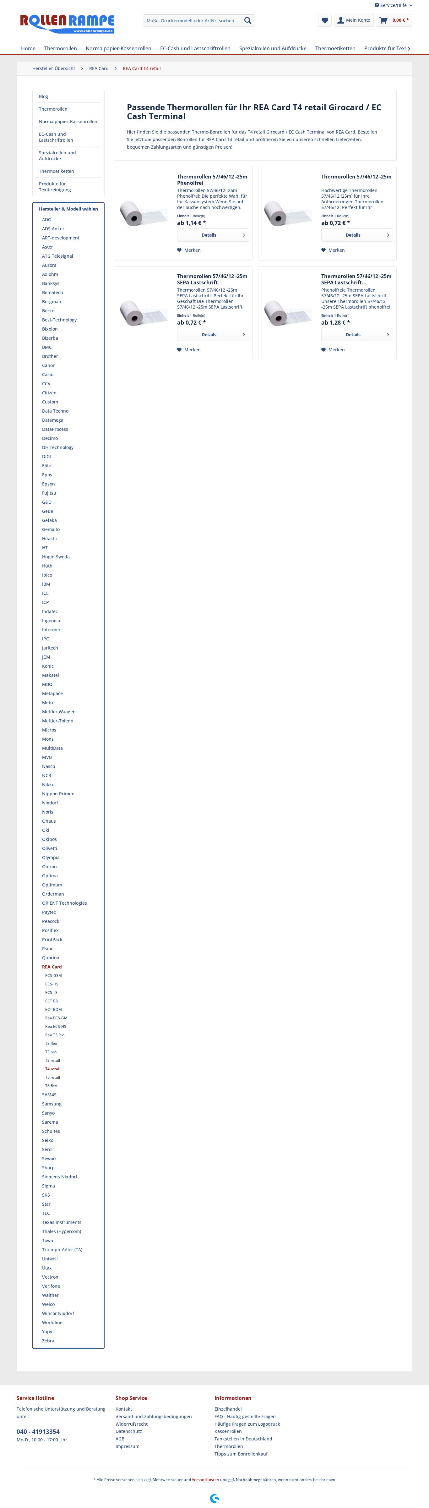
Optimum (52, 885)
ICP (45, 602)
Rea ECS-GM (56, 1018)
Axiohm (50, 274)
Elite (46, 466)
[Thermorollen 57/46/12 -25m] (288, 213)
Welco (48, 1304)
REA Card (52, 967)
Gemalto (51, 529)
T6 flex (51, 1086)
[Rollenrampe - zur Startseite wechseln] (67, 26)
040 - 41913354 (38, 1432)
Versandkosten (205, 1479)
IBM (46, 584)
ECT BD (51, 1001)
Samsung (52, 1104)
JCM (46, 657)
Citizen (49, 393)
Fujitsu (49, 493)
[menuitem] (199, 20)
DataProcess (55, 429)
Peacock (50, 921)
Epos (47, 475)
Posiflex (50, 930)
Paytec (49, 912)
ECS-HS (51, 984)
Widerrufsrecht (132, 1424)
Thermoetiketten (56, 171)
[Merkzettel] (325, 20)
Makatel (50, 675)
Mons (48, 739)
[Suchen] (247, 20)
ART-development (60, 238)
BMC (47, 347)
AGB (120, 1439)
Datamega (52, 420)
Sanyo (48, 1113)
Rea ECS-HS (55, 1026)
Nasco (48, 766)
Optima (50, 876)
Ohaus (49, 821)
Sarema (50, 1122)
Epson (48, 484)
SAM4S (49, 1095)
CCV (46, 384)
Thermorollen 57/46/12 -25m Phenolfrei (212, 179)
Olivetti (49, 848)
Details (209, 235)
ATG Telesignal (57, 256)
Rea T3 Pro (54, 1035)
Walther (50, 1295)
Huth (47, 566)
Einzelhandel (228, 1409)
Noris (47, 812)
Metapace (52, 693)
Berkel (49, 311)
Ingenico (51, 620)
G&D (47, 502)
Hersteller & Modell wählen (68, 209)
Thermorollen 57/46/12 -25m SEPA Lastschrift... (356, 279)
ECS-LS (51, 992)
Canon (49, 365)
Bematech (52, 292)
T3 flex (51, 1043)
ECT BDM (53, 1009)
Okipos (49, 839)
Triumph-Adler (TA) (62, 1250)
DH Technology (57, 447)
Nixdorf (50, 803)
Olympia (51, 857)
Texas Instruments (61, 1222)
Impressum (127, 1446)
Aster (47, 247)
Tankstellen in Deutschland (243, 1439)
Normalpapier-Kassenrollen (68, 121)
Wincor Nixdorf (58, 1313)
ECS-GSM (53, 975)
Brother (50, 356)
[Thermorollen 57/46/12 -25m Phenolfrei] (144, 213)
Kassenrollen (228, 1431)
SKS (46, 1195)
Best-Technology (59, 320)
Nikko (48, 784)
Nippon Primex (58, 794)
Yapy (47, 1332)
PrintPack (52, 939)
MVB (47, 757)
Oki (45, 830)
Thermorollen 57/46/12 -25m (356, 176)
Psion (48, 948)
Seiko (47, 1140)
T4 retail (53, 1069)
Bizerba (50, 338)
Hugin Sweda (56, 557)
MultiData (52, 748)
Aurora (49, 265)
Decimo (50, 438)
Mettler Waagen (59, 712)
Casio (47, 374)
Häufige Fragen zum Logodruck (247, 1424)
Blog (43, 96)
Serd (47, 1149)
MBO (47, 684)
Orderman (53, 894)
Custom (50, 402)
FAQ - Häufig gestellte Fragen (245, 1416)
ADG (46, 219)
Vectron (50, 1277)
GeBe (47, 511)
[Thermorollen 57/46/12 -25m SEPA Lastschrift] (144, 313)
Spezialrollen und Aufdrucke (57, 156)
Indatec (50, 611)
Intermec (51, 630)
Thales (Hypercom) (61, 1231)
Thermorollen (53, 109)
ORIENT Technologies (64, 903)
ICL (45, 593)
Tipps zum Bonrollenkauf (241, 1454)
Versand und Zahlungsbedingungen (154, 1416)
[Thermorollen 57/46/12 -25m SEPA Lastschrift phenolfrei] (288, 313)
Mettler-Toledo (57, 721)
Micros (49, 730)
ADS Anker (53, 229)
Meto (47, 702)
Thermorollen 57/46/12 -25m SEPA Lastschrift (212, 279)
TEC (46, 1213)
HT (45, 548)
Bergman (51, 301)
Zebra (48, 1341)
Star (46, 1204)
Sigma (48, 1186)
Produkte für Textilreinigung (55, 187)
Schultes (51, 1131)
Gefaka (49, 520)
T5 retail (52, 1077)
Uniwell (50, 1259)
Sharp (48, 1168)
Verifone (51, 1286)
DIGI (46, 456)
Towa (47, 1240)
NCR (46, 775)
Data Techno (55, 411)
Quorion (50, 958)
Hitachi (49, 538)
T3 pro (51, 1052)
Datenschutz (129, 1431)
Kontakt (124, 1409)
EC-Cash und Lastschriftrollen (56, 137)
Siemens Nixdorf (59, 1177)
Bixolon (50, 329)
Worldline (52, 1322)
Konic (48, 666)
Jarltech (50, 648)
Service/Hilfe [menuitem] (393, 5)
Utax (47, 1268)
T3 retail (52, 1060)
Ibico (47, 575)
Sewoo (49, 1158)
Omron (49, 866)
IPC (45, 639)
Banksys (50, 283)
